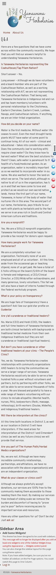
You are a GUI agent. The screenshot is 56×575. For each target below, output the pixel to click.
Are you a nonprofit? (12, 222)
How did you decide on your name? (20, 124)
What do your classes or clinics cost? (21, 478)
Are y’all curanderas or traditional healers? (25, 316)
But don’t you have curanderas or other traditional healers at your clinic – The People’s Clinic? (27, 351)
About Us (18, 32)
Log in (6, 564)
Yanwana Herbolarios (21, 572)
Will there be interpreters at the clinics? (24, 415)
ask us (10, 520)
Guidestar (6, 309)
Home (6, 32)
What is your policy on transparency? (21, 296)
